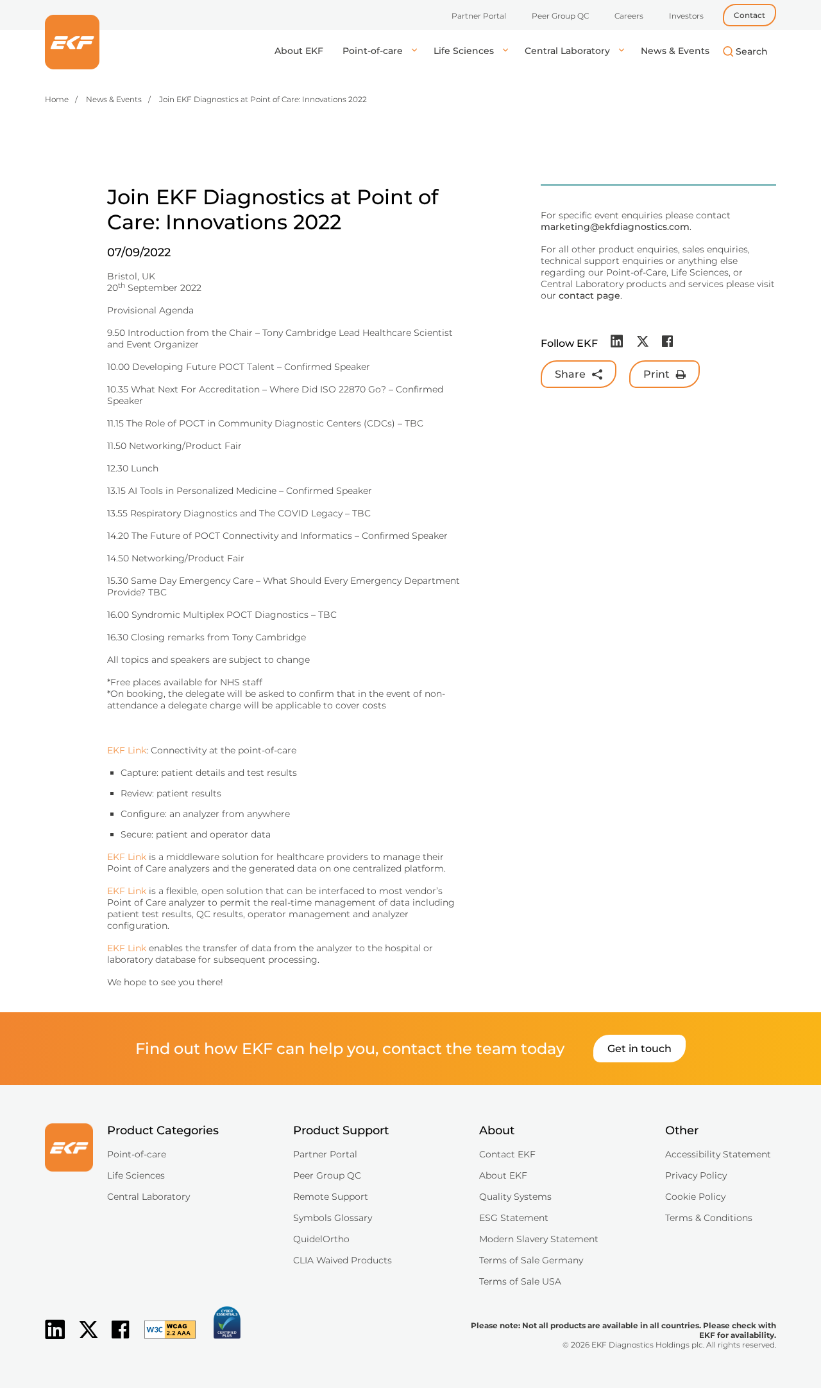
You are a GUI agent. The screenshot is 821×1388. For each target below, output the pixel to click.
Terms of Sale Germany (531, 1260)
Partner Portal (479, 16)
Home (57, 99)
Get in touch (639, 1048)
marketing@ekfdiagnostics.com (615, 227)
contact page (589, 295)
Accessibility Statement (718, 1154)
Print (656, 374)
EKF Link (126, 750)
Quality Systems (515, 1196)
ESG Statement (513, 1218)
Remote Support (330, 1196)
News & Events (675, 51)
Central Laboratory (569, 51)
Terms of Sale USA (520, 1281)
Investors (686, 16)
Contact (749, 15)
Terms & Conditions (708, 1218)
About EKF (299, 51)
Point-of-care (374, 51)
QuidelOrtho (321, 1239)
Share (570, 374)
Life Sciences (465, 51)
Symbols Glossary (332, 1218)
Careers (628, 16)
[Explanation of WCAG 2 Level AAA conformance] (163, 1340)
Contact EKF (507, 1154)
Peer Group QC (560, 16)
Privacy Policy (696, 1175)
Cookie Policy (695, 1196)
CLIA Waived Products (342, 1260)
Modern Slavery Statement (538, 1239)
